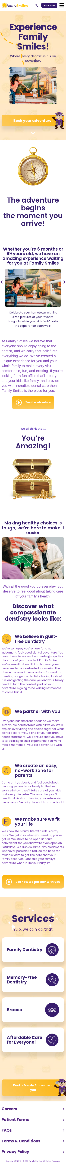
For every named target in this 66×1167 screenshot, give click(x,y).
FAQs (7, 1130)
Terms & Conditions (21, 1141)
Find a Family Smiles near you (33, 1087)
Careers (9, 1109)
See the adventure (38, 402)
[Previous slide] (5, 282)
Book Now (49, 5)
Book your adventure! (33, 120)
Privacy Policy (15, 1151)
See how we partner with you (37, 882)
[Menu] (61, 5)
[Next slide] (60, 282)
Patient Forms (15, 1119)
